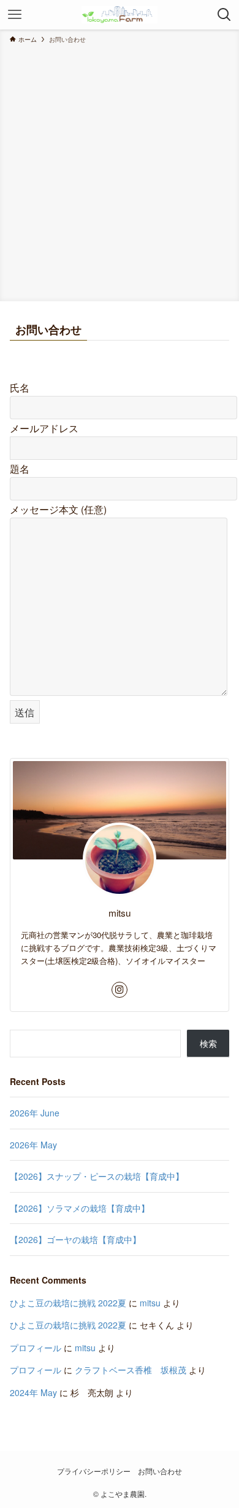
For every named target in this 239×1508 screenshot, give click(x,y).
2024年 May (33, 1392)
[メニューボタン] (14, 15)
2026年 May (33, 1145)
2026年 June (34, 1113)
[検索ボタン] (224, 15)
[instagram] (119, 990)
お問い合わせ (160, 1471)
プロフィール (35, 1347)
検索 (208, 1043)
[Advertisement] (119, 170)
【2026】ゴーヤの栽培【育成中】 (75, 1239)
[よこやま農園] (119, 15)
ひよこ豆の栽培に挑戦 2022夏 (68, 1303)
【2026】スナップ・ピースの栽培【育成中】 (97, 1176)
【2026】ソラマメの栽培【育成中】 (80, 1208)
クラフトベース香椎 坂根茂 (130, 1370)
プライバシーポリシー (94, 1471)
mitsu (150, 1303)
